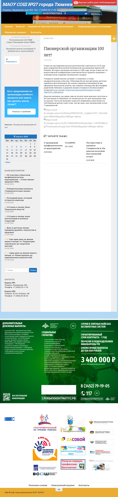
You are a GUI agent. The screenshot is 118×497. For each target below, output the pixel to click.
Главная (8, 26)
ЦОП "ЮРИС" (38, 492)
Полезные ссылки (38, 485)
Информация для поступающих (94, 26)
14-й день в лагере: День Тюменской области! (17, 208)
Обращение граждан (15, 32)
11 (12, 150)
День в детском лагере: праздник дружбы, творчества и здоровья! (20, 230)
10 (7, 150)
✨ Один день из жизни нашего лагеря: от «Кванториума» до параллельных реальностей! (21, 255)
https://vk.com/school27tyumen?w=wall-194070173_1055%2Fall (72, 91)
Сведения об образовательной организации (50, 26)
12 (17, 150)
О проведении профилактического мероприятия (53, 145)
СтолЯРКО (70, 143)
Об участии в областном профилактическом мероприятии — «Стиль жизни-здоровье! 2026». (19, 178)
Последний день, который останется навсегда (18, 199)
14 (26, 150)
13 (21, 150)
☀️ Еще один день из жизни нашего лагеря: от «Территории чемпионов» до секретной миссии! (20, 242)
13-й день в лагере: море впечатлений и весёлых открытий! (17, 218)
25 (12, 156)
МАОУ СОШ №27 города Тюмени (37, 4)
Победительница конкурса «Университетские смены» (19, 189)
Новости (20, 26)
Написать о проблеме (21, 112)
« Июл (7, 162)
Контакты (36, 32)
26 (16, 156)
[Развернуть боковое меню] (114, 38)
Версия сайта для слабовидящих (97, 2)
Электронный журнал (62, 485)
